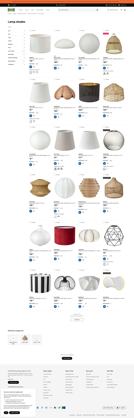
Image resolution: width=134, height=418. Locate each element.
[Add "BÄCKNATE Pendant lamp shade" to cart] (79, 306)
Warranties (45, 398)
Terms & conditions (100, 415)
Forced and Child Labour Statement (113, 415)
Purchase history (90, 379)
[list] (67, 340)
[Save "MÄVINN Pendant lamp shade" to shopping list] (107, 211)
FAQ (44, 379)
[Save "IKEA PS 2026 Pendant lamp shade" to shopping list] (58, 68)
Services (45, 384)
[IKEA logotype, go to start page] (11, 9)
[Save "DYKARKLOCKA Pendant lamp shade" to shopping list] (83, 212)
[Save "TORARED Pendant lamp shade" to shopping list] (107, 68)
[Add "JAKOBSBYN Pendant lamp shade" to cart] (104, 163)
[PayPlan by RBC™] (63, 407)
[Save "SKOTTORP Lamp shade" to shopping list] (34, 115)
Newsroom (109, 379)
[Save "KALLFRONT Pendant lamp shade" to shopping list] (58, 306)
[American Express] (38, 407)
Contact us (45, 376)
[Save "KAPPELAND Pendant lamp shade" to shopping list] (107, 115)
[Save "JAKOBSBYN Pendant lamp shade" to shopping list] (107, 163)
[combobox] (76, 10)
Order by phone (69, 392)
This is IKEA (109, 374)
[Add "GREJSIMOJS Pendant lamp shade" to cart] (104, 306)
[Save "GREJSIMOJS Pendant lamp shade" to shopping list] (107, 306)
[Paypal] (42, 407)
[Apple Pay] (46, 407)
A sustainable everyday (112, 384)
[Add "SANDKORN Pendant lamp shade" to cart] (55, 117)
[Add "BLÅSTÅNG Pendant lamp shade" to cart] (30, 211)
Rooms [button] (27, 10)
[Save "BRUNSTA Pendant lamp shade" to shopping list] (107, 258)
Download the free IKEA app (71, 376)
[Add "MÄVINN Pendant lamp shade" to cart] (104, 211)
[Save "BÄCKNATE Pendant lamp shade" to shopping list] (83, 306)
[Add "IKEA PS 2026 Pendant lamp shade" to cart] (55, 68)
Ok (6, 412)
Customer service (47, 374)
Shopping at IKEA (69, 374)
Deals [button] (32, 10)
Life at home (110, 382)
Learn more (10, 379)
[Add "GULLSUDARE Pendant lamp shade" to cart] (79, 68)
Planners (45, 387)
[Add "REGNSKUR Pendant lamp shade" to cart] (55, 211)
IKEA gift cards (68, 390)
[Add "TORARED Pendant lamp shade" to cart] (104, 68)
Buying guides (68, 384)
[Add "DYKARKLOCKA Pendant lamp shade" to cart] (79, 212)
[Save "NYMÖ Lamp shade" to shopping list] (83, 115)
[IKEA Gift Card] (55, 407)
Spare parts (46, 392)
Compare (33, 30)
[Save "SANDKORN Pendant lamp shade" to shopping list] (58, 117)
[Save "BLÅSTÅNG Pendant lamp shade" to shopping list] (34, 211)
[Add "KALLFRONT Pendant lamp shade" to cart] (55, 306)
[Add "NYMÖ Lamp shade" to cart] (79, 115)
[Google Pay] (50, 407)
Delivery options (69, 382)
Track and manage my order (92, 376)
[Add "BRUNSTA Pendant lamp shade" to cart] (104, 258)
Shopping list (89, 382)
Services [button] (48, 10)
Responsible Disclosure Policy (89, 415)
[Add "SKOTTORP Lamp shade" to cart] (30, 115)
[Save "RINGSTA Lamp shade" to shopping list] (34, 66)
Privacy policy (72, 415)
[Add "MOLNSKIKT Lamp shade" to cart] (55, 258)
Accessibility (123, 415)
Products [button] (21, 10)
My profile (88, 374)
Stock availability (47, 382)
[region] (18, 403)
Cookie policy (79, 415)
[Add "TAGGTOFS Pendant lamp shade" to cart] (79, 260)
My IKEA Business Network (92, 387)
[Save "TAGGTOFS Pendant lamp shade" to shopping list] (83, 260)
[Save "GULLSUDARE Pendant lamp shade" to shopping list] (83, 68)
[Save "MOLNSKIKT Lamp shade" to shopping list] (58, 258)
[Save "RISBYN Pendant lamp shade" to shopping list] (34, 260)
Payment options (69, 387)
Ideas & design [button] (39, 10)
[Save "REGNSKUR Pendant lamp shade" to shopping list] (58, 211)
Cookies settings (14, 412)
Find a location (68, 379)
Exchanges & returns (48, 395)
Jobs (108, 376)
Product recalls (46, 390)
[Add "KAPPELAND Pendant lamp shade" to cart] (104, 115)
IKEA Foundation (110, 387)
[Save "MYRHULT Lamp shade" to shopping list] (83, 163)
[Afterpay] (59, 407)
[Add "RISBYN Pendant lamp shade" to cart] (30, 260)
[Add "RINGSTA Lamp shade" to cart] (30, 66)
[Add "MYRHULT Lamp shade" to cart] (79, 163)
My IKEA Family (89, 384)
